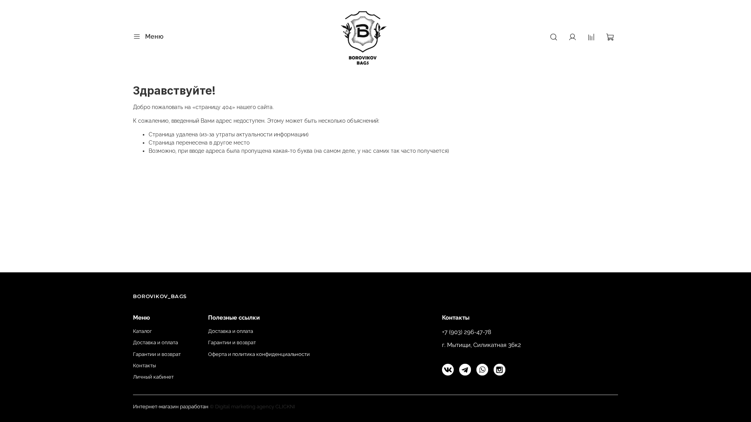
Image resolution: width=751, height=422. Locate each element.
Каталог (142, 331)
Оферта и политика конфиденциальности (259, 354)
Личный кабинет (153, 377)
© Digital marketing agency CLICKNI (252, 406)
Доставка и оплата (155, 342)
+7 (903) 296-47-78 (466, 332)
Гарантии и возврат (157, 354)
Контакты (144, 365)
